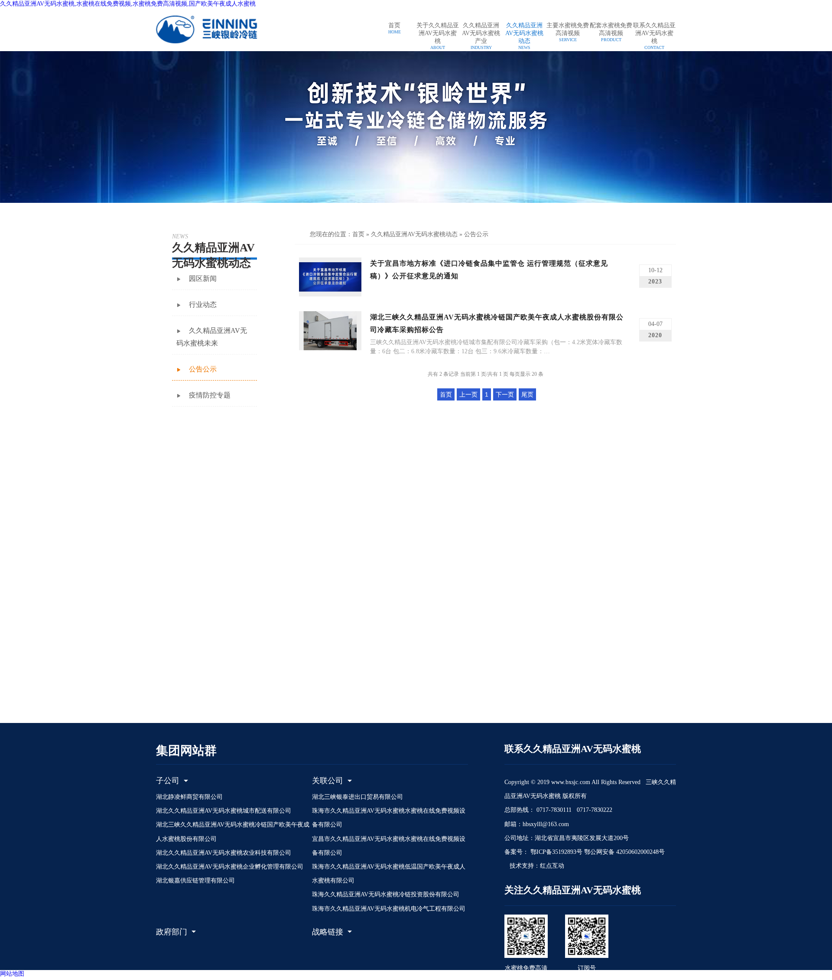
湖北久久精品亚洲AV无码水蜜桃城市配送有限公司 (223, 810)
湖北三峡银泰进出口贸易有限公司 (357, 797)
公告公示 (476, 234)
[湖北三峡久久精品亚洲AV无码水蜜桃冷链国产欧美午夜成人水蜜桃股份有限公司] (216, 29)
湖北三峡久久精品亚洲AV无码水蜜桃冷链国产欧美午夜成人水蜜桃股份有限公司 (232, 831)
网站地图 (12, 973)
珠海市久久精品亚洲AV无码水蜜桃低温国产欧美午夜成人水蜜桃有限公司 (388, 873)
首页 (358, 234)
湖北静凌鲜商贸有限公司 (189, 797)
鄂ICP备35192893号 (555, 852)
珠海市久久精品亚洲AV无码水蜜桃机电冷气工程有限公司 (388, 908)
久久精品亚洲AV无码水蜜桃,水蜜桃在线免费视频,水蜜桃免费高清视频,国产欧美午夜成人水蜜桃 (128, 3)
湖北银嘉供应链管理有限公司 (195, 880)
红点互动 (552, 866)
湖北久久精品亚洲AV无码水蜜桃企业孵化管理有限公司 (229, 866)
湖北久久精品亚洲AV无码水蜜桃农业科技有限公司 (223, 853)
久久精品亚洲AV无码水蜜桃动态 (414, 234)
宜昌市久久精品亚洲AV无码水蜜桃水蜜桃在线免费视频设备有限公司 (388, 846)
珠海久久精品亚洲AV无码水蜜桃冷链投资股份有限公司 (385, 894)
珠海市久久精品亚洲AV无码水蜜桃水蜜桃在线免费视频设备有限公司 (388, 817)
